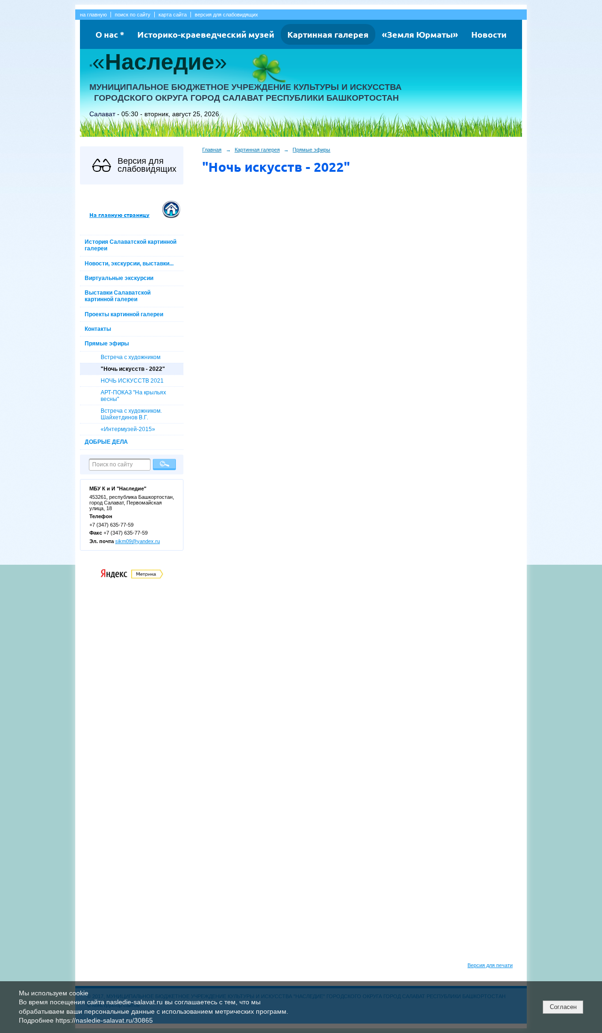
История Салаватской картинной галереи (130, 245)
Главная (212, 149)
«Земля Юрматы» (420, 34)
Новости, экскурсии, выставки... (129, 263)
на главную (93, 14)
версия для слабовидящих (226, 14)
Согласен (563, 1006)
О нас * (109, 34)
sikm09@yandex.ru (137, 541)
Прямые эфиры (107, 343)
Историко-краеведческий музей (205, 34)
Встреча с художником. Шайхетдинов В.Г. (131, 414)
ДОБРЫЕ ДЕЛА (106, 442)
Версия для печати (490, 965)
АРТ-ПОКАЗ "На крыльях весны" (133, 395)
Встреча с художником (130, 357)
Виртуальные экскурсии (119, 278)
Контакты (98, 329)
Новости (489, 34)
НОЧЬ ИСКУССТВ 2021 (132, 380)
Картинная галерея (328, 34)
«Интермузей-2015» (128, 429)
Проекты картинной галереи (124, 314)
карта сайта (172, 14)
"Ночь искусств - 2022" (133, 369)
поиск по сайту (132, 14)
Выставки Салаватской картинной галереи (117, 296)
